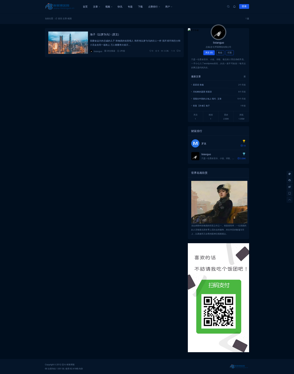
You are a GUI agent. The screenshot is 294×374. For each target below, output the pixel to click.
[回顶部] (290, 200)
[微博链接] (290, 187)
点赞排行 (153, 6)
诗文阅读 (111, 51)
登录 (244, 6)
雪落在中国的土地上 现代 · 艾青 (207, 98)
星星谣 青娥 (198, 84)
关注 (209, 52)
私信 (220, 52)
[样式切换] (290, 174)
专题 (130, 6)
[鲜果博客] (62, 6)
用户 (167, 6)
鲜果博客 (71, 364)
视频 (107, 6)
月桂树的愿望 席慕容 (202, 91)
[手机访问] (290, 193)
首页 (85, 6)
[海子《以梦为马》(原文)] (68, 43)
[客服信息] (290, 180)
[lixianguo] (218, 32)
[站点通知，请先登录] (234, 6)
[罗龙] (195, 143)
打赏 (230, 52)
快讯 (120, 6)
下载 (140, 6)
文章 (95, 6)
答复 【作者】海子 (201, 105)
